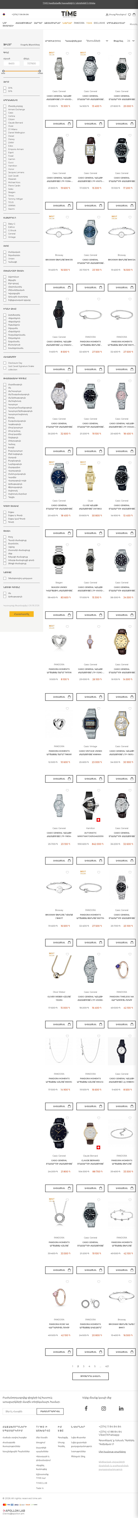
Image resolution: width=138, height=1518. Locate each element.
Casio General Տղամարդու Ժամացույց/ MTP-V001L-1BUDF (122, 507)
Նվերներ (67, 23)
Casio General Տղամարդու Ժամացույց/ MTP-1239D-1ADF (122, 98)
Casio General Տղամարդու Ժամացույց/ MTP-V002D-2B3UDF (59, 507)
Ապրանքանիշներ (116, 23)
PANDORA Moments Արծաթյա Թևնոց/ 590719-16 (122, 343)
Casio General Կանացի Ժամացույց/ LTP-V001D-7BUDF (59, 98)
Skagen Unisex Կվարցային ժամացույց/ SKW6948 (59, 589)
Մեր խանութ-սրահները (112, 1451)
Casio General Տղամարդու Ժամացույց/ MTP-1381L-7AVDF (122, 835)
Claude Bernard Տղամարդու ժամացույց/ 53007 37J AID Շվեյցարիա (90, 1162)
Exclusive (99, 23)
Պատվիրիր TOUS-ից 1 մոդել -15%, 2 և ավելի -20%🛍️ (69, 3)
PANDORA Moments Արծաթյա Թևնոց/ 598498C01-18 (121, 1244)
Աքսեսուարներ (52, 23)
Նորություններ (78, 1451)
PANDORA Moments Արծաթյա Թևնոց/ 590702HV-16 (90, 343)
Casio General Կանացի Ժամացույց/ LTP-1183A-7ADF (59, 835)
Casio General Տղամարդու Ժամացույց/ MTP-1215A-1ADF (122, 917)
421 (107, 1366)
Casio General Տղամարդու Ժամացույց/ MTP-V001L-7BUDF (90, 98)
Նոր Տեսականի (8, 24)
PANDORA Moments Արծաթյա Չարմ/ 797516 (59, 671)
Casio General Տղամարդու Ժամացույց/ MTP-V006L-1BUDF (122, 180)
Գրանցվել (63, 1437)
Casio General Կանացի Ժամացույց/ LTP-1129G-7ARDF (90, 671)
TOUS (89, 23)
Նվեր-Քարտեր (78, 1437)
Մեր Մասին (42, 1437)
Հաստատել (21, 614)
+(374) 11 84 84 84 (110, 1426)
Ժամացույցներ (24, 23)
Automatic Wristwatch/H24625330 (90, 834)
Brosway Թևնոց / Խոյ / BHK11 (122, 1326)
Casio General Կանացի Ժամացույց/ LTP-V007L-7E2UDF (90, 180)
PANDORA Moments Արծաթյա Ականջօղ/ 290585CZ (90, 1326)
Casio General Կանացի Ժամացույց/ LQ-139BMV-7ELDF (122, 1080)
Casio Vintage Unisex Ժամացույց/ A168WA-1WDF (90, 753)
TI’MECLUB (41, 1483)
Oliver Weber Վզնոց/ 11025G (59, 998)
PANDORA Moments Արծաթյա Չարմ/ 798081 (59, 753)
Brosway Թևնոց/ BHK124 (121, 260)
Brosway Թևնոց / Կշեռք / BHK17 (59, 916)
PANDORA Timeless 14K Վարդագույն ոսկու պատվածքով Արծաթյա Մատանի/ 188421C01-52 (122, 998)
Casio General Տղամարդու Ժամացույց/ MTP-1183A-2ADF (90, 262)
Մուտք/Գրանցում (117, 14)
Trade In (40, 1488)
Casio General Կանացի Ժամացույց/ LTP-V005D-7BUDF (90, 998)
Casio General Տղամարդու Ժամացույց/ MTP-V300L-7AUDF (59, 425)
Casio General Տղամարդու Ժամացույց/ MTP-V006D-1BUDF (90, 1244)
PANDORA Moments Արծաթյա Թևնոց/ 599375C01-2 (121, 1162)
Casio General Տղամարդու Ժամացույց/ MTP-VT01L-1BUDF (59, 1162)
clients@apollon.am (13, 1513)
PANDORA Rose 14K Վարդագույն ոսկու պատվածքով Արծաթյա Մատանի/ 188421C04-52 (59, 1326)
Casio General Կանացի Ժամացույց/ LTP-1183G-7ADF (121, 753)
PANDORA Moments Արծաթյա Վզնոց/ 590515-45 (59, 1080)
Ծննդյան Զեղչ (78, 1456)
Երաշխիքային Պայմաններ (16, 1451)
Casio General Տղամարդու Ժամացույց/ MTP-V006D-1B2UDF (90, 425)
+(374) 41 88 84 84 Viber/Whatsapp (110, 1433)
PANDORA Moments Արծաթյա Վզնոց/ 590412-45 (90, 1080)
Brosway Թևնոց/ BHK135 (59, 260)
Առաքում (40, 1442)
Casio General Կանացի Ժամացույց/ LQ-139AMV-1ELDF (59, 343)
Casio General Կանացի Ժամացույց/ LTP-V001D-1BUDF (90, 589)
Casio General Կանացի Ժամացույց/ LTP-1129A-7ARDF (59, 180)
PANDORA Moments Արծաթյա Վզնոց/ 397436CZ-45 (59, 1244)
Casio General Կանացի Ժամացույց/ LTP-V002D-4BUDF (122, 425)
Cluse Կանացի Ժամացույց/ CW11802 (90, 507)
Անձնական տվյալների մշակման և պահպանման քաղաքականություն (114, 1465)
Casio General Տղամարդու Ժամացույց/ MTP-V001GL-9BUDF (122, 671)
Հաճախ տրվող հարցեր (15, 1437)
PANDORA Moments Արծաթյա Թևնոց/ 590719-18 (90, 917)
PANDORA (79, 23)
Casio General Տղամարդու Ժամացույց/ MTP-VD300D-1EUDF (122, 589)
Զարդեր (38, 23)
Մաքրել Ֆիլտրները (30, 44)
